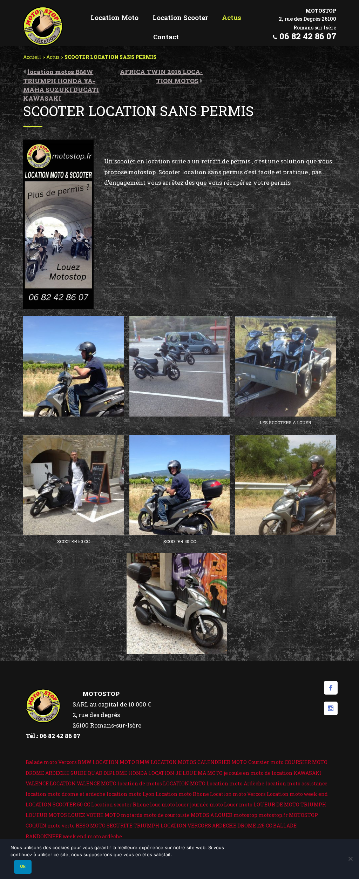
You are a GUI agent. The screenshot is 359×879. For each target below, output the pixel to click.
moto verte (61, 825)
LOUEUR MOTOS (46, 815)
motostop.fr (273, 815)
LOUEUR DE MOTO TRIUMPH (289, 804)
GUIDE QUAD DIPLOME (98, 773)
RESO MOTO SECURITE (104, 825)
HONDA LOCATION (151, 773)
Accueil (32, 57)
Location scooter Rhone (120, 804)
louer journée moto (199, 804)
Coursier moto (266, 762)
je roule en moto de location (258, 773)
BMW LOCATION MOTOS (166, 762)
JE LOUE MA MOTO (199, 773)
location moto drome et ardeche (66, 794)
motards (131, 815)
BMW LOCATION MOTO (106, 762)
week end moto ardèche (92, 836)
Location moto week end (297, 794)
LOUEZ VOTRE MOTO (94, 815)
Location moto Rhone (182, 794)
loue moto (162, 804)
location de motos (139, 783)
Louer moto (238, 804)
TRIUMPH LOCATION (160, 825)
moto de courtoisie (166, 815)
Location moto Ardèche (235, 783)
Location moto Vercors (238, 794)
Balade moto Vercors (51, 762)
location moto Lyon (131, 794)
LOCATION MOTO (184, 783)
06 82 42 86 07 (307, 36)
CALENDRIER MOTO (222, 762)
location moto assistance (296, 783)
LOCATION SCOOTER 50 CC (58, 804)
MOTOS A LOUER (211, 815)
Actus (53, 57)
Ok (23, 866)
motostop (245, 815)
